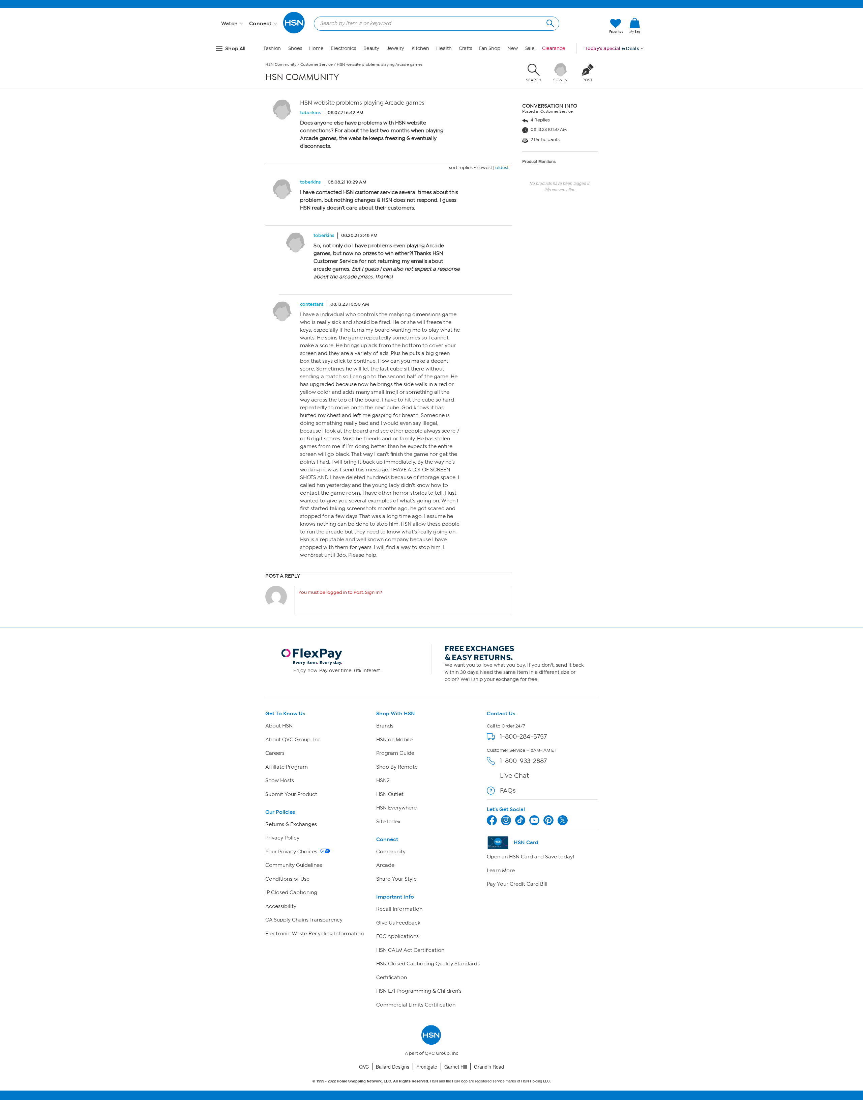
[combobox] (434, 23)
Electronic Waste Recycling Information (314, 934)
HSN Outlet (390, 794)
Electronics (343, 48)
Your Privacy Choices (292, 852)
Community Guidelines (293, 865)
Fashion (272, 48)
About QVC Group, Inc (293, 740)
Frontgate (426, 1066)
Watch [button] (230, 24)
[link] (634, 26)
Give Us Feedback (398, 923)
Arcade (385, 865)
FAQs (508, 790)
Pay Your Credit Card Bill (517, 884)
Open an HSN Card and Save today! (530, 857)
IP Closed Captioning (291, 892)
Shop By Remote (397, 767)
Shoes (295, 48)
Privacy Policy (282, 838)
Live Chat (514, 775)
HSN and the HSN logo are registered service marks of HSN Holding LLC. (432, 1080)
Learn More (501, 871)
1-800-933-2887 (523, 761)
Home (316, 48)
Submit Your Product (291, 794)
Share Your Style (396, 879)
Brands (384, 726)
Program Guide (395, 753)
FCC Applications (397, 936)
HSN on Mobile (394, 740)
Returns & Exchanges (291, 824)
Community (391, 852)
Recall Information (399, 909)
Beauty (371, 48)
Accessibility (280, 906)
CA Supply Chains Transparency (304, 920)
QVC (364, 1066)
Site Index (388, 822)
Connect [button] (261, 24)
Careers (275, 753)
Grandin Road (489, 1066)
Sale (530, 48)
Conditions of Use (287, 879)
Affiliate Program (286, 767)
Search (549, 22)
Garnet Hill (455, 1066)
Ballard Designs (392, 1066)
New (512, 48)
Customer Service (316, 64)
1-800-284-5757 (523, 736)
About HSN (279, 726)
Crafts (465, 48)
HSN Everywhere (396, 808)
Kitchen (420, 48)
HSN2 (382, 780)
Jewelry (395, 48)
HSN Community (280, 64)
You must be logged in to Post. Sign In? (340, 592)
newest (484, 167)
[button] (634, 36)
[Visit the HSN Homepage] (294, 32)
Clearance (553, 48)
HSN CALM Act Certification (410, 950)
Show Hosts (279, 780)
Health (443, 48)
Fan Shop (489, 48)
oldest (502, 167)
